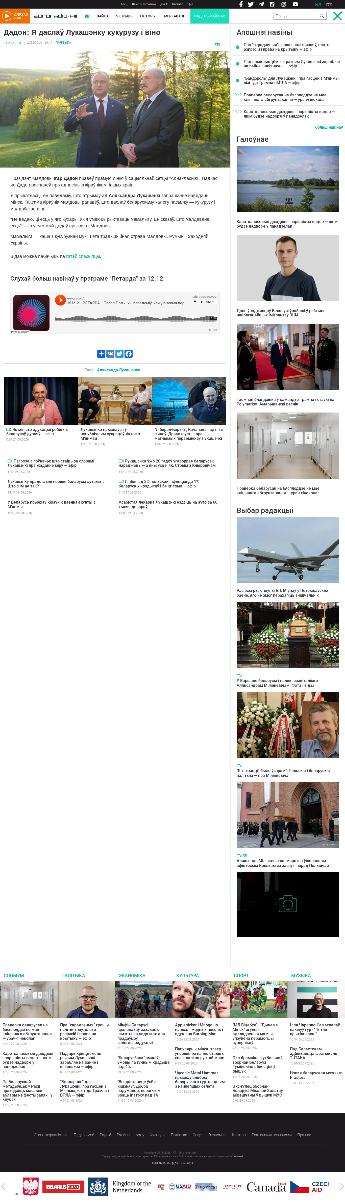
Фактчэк (177, 4)
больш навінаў (329, 127)
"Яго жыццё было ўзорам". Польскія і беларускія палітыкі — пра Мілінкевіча (283, 773)
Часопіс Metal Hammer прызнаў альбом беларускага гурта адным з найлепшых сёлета (200, 1080)
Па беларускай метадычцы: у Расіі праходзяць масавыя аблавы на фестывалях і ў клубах (28, 1090)
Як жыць (124, 16)
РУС (329, 4)
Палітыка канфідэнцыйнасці (172, 1163)
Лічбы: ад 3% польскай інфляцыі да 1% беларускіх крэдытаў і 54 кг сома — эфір (159, 483)
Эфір (190, 4)
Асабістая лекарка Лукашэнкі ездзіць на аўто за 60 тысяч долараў (168, 504)
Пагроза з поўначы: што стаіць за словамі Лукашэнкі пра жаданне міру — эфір (51, 463)
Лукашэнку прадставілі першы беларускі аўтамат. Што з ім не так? (56, 483)
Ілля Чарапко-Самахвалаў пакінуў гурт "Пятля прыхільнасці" (315, 1029)
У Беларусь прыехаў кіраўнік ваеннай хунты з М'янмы (51, 504)
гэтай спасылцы (83, 256)
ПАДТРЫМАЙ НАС (209, 16)
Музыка (301, 975)
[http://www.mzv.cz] (224, 1186)
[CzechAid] (303, 1187)
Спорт (241, 975)
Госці (124, 4)
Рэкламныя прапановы (272, 1135)
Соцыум (14, 975)
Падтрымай (84, 1135)
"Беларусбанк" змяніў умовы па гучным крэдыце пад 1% (143, 1062)
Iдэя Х (164, 4)
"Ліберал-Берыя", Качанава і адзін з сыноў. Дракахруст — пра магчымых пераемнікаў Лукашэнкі (189, 434)
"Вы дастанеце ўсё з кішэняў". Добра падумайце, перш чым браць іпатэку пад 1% (139, 1088)
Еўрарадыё (13, 43)
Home (87, 16)
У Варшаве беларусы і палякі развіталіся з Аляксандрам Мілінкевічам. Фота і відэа (277, 683)
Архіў (140, 1135)
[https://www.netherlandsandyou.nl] (113, 1187)
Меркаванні (175, 16)
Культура (187, 975)
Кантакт (239, 1135)
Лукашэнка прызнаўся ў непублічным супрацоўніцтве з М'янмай (110, 434)
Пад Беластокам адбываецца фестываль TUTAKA (313, 1053)
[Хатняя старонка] (55, 16)
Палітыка (63, 42)
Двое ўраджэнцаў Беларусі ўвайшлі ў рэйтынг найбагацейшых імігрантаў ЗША (281, 313)
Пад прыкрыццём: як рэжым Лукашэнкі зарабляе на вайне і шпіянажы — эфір (292, 64)
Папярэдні (3, 1187)
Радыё (105, 1135)
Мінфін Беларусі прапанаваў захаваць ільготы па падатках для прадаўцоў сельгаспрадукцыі (141, 1034)
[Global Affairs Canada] (259, 1187)
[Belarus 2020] (56, 1187)
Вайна (103, 16)
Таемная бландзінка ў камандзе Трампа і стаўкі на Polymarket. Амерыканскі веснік (285, 401)
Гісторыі (148, 16)
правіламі (236, 1156)
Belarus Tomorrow (144, 4)
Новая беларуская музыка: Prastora (316, 1075)
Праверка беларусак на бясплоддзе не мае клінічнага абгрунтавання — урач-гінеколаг (285, 97)
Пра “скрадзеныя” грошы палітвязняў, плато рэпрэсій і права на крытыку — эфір (286, 47)
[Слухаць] (217, 44)
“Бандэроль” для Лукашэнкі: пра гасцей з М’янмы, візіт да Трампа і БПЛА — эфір (292, 80)
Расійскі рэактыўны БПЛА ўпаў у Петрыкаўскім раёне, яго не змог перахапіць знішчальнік (282, 593)
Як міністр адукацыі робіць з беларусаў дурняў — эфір (37, 431)
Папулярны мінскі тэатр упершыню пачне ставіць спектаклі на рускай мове (199, 1053)
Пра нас (304, 1135)
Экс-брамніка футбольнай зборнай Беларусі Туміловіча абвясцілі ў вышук (258, 1064)
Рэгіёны (123, 1135)
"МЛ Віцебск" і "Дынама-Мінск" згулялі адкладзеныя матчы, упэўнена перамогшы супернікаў (256, 1034)
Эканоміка (132, 975)
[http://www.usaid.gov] (172, 1186)
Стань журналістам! (51, 1135)
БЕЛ (318, 4)
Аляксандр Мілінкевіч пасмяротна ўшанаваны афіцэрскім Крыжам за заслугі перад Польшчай (283, 863)
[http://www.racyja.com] (153, 1187)
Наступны (342, 1187)
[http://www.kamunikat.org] (198, 1187)
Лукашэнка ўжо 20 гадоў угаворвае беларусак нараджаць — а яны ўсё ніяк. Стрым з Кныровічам (167, 463)
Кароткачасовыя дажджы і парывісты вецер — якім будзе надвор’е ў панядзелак (289, 114)
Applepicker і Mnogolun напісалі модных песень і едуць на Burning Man (199, 1029)
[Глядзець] (8, 429)
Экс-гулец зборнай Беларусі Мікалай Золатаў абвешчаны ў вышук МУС (258, 1091)
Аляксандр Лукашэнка (118, 370)
